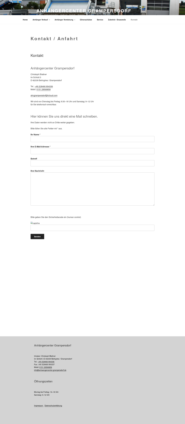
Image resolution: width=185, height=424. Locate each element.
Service (100, 19)
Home (25, 19)
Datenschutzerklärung (53, 405)
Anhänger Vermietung (64, 19)
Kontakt (134, 19)
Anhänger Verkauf (40, 19)
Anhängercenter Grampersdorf (83, 10)
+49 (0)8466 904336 (44, 86)
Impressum (39, 405)
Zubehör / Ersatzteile (117, 19)
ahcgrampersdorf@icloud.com (44, 95)
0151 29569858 (43, 89)
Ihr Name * (35, 134)
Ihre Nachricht (37, 170)
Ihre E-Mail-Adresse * (40, 146)
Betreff (34, 158)
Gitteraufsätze (86, 19)
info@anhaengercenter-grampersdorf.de (50, 370)
